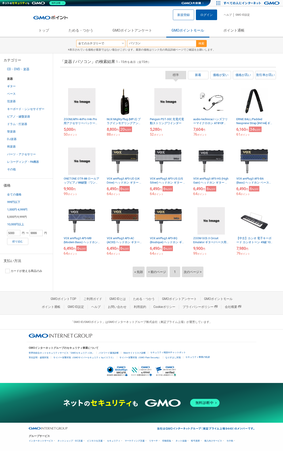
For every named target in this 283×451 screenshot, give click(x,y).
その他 (11, 169)
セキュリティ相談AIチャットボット (168, 352)
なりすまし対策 (173, 357)
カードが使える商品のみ (26, 271)
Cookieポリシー (164, 307)
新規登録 (183, 15)
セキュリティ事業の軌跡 (197, 357)
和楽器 (11, 146)
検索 (201, 43)
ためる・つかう (81, 30)
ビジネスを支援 (95, 441)
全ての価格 (14, 194)
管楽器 (11, 131)
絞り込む (17, 241)
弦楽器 (11, 101)
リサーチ (153, 441)
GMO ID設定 (242, 14)
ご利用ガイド (93, 299)
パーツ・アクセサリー (21, 154)
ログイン (206, 15)
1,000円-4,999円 (17, 209)
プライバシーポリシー (198, 307)
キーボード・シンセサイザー (25, 109)
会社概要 (231, 307)
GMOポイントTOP (63, 299)
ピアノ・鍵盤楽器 (18, 116)
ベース (11, 93)
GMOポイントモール (188, 30)
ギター (11, 86)
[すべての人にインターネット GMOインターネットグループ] (252, 3)
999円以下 (13, 202)
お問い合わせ (117, 307)
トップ (43, 30)
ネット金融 (181, 441)
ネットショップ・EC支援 (70, 441)
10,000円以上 (15, 224)
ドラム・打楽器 (17, 124)
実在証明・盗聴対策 (39, 357)
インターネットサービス (41, 441)
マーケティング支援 (135, 441)
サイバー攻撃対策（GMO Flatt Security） (140, 357)
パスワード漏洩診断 (109, 353)
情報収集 (166, 441)
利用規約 (140, 307)
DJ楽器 (12, 139)
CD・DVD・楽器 (18, 69)
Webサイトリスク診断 (134, 353)
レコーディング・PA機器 (23, 161)
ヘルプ (228, 14)
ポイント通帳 (234, 30)
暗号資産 (195, 441)
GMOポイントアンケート (132, 30)
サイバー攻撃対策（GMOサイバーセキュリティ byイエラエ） (84, 357)
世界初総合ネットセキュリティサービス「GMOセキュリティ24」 (61, 353)
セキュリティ (113, 441)
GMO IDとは (117, 299)
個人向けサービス (213, 441)
